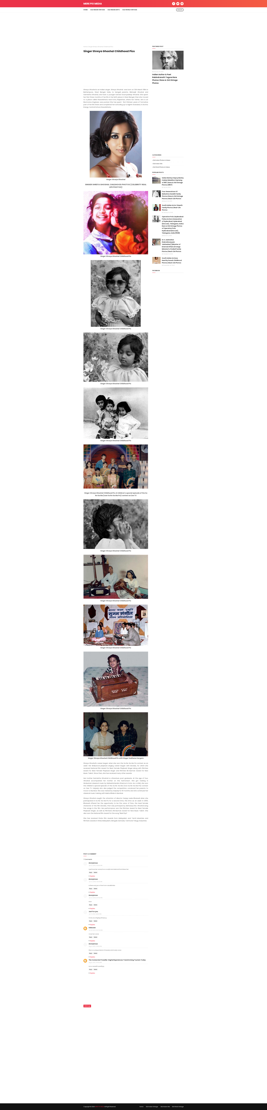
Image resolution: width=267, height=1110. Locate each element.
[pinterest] (182, 3)
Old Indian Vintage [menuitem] (97, 10)
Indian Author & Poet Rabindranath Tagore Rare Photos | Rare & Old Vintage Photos (165, 78)
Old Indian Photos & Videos (161, 160)
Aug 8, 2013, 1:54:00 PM (95, 962)
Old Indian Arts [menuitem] (114, 10)
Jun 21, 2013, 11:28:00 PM (95, 865)
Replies (92, 876)
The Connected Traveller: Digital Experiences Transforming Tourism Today (117, 960)
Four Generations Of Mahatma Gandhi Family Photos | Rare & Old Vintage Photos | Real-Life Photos (172, 195)
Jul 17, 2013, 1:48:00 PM (95, 914)
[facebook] (173, 3)
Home (85, 47)
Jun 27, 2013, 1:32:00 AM (95, 881)
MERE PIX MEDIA (92, 3)
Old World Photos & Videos (161, 167)
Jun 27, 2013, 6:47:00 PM (95, 898)
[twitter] (177, 3)
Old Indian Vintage (152, 1106)
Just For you (93, 911)
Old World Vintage (178, 1106)
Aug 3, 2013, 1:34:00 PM (95, 946)
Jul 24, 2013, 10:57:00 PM (96, 930)
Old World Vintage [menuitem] (129, 10)
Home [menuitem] (85, 10)
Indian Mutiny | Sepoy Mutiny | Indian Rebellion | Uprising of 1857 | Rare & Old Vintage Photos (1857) (173, 181)
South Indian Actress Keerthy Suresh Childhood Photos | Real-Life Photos (172, 260)
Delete (95, 872)
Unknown (92, 928)
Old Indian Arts (157, 164)
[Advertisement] (133, 27)
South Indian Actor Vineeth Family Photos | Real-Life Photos (172, 207)
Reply (90, 872)
